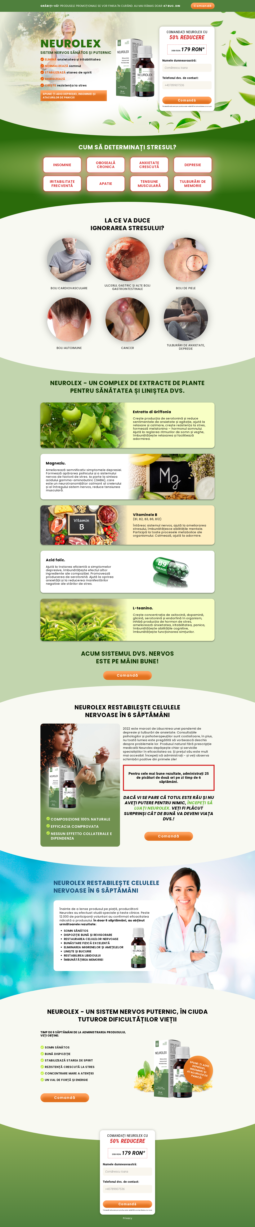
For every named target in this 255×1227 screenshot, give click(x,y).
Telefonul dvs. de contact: (180, 78)
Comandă (203, 6)
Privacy (127, 1218)
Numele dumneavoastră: (179, 60)
